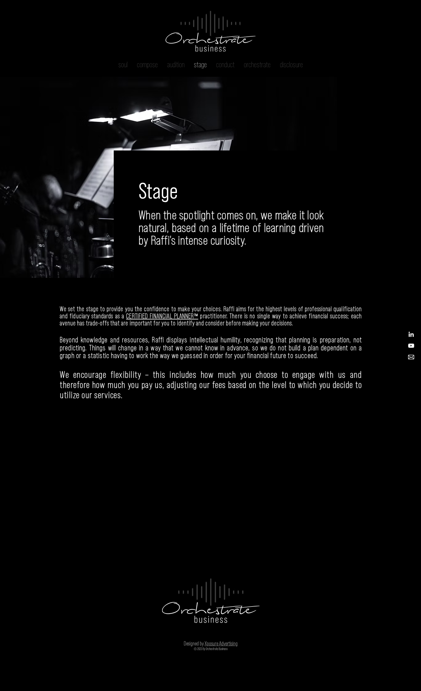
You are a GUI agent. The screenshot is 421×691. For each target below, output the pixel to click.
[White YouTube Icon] (411, 345)
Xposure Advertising (221, 643)
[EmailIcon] (411, 357)
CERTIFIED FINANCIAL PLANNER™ (162, 315)
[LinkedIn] (411, 334)
